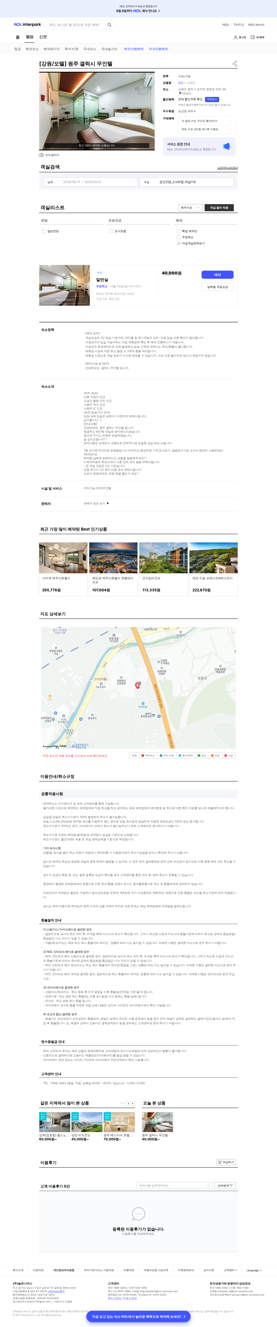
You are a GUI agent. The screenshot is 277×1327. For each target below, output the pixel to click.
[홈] (17, 37)
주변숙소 (150, 755)
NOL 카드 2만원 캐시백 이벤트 (200, 129)
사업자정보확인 (56, 1291)
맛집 (217, 755)
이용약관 (38, 1270)
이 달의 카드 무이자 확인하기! (199, 120)
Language (253, 1270)
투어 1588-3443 (117, 1287)
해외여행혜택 (134, 49)
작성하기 (228, 1162)
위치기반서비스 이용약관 (99, 1270)
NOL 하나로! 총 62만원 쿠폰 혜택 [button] (74, 25)
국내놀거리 (109, 49)
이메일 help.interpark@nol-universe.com (155, 1291)
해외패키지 (52, 49)
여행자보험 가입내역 (156, 1270)
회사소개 (18, 1270)
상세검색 (223, 1185)
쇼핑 (230, 755)
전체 (134, 755)
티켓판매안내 (186, 1270)
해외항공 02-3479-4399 (122, 1294)
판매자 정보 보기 (95, 503)
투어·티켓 (71, 49)
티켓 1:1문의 (130, 1298)
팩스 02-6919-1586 (119, 1291)
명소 (203, 755)
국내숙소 (89, 49)
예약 (217, 275)
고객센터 (229, 1270)
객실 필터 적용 (219, 207)
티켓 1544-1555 (138, 1287)
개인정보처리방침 (63, 1270)
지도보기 (186, 92)
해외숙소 (32, 49)
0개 (180, 82)
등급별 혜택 (185, 111)
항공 (17, 49)
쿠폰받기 (212, 99)
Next (133, 1103)
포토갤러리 (52, 154)
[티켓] (43, 37)
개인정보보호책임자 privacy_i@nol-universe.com (237, 1294)
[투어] (29, 37)
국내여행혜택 (158, 49)
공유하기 (235, 63)
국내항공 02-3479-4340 (152, 1294)
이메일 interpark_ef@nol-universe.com (231, 1291)
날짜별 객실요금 (217, 286)
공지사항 (209, 1270)
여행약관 (129, 1270)
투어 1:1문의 (114, 1298)
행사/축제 (187, 755)
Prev (129, 1103)
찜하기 (146, 78)
